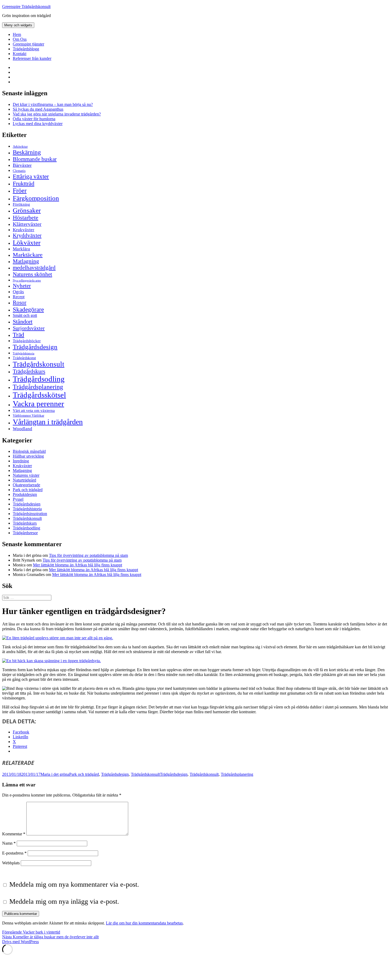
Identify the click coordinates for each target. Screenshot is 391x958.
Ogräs (18, 291)
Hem (17, 34)
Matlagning (26, 261)
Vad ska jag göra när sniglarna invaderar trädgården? (57, 114)
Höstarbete (25, 217)
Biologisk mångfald (29, 451)
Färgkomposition (36, 198)
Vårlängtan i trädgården (48, 422)
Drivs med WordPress (20, 941)
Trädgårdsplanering (38, 386)
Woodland (22, 428)
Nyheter (22, 286)
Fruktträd (23, 183)
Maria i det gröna (54, 774)
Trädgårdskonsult (38, 364)
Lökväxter (26, 242)
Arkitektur (20, 146)
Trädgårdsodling (39, 379)
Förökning (21, 204)
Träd (18, 334)
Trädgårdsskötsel (39, 395)
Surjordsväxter (29, 328)
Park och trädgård (28, 489)
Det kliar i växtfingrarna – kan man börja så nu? (53, 104)
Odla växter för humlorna (34, 119)
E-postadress (14, 853)
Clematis (19, 171)
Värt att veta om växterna (34, 410)
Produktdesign (25, 494)
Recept (18, 297)
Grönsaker (27, 210)
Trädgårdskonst (24, 358)
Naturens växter (26, 475)
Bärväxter (22, 165)
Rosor (19, 302)
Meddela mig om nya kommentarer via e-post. (74, 884)
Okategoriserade (26, 485)
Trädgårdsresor (25, 532)
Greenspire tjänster (28, 44)
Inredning (21, 461)
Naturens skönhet (32, 274)
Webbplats (11, 863)
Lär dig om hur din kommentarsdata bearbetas (144, 923)
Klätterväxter (27, 224)
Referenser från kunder (32, 58)
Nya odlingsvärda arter (27, 280)
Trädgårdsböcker (27, 340)
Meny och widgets (18, 25)
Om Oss (20, 39)
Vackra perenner (38, 403)
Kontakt (19, 53)
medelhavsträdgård (34, 267)
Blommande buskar (35, 159)
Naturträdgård (24, 480)
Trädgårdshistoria (23, 353)
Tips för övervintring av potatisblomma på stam (88, 555)
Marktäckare (28, 255)
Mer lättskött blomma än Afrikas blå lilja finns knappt (77, 565)
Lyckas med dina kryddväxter (38, 123)
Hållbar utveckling (28, 456)
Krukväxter (23, 229)
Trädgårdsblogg (26, 49)
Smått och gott (25, 315)
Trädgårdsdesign (35, 346)
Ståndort (22, 321)
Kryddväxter (27, 235)
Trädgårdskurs (29, 371)
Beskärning (27, 152)
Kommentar (13, 834)
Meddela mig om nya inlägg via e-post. (64, 901)
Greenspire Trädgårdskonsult (26, 6)
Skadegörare (28, 309)
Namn (9, 843)
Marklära (21, 248)
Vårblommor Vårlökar (28, 415)
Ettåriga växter (31, 176)
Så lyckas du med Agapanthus (38, 109)
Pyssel (18, 499)
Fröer (20, 190)
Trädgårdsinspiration (30, 513)
